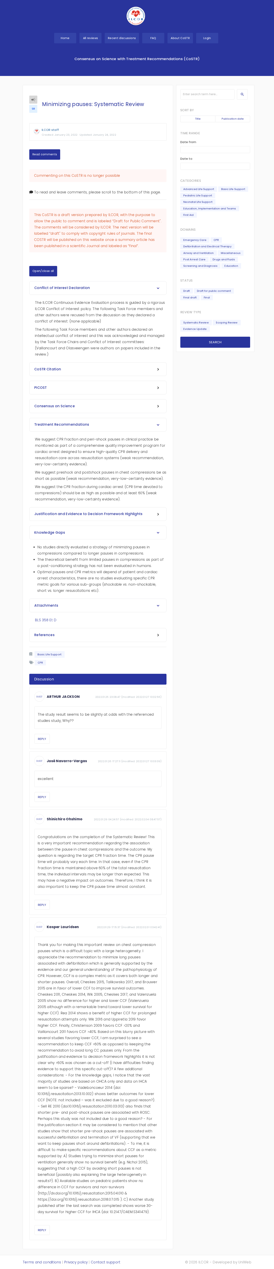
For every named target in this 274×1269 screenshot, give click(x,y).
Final (207, 297)
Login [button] (207, 38)
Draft (186, 291)
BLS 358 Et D (46, 620)
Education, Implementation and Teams (209, 208)
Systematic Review (196, 322)
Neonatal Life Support (197, 202)
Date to (186, 159)
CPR (216, 240)
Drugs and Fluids (224, 259)
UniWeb (244, 1262)
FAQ (153, 38)
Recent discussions (122, 38)
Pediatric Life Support (197, 195)
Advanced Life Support (198, 189)
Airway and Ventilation (198, 253)
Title (198, 119)
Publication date (233, 119)
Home (65, 38)
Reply (42, 739)
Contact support (106, 1262)
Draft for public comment (214, 291)
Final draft (190, 297)
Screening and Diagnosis (200, 266)
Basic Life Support (49, 654)
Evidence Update (195, 329)
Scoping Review (226, 322)
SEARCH (215, 342)
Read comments (44, 154)
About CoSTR (180, 38)
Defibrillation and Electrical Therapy (207, 246)
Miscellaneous (231, 253)
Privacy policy (76, 1262)
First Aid (188, 215)
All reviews (90, 38)
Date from (188, 142)
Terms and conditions (42, 1262)
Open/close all (43, 271)
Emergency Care (194, 240)
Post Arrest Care (194, 259)
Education (231, 266)
